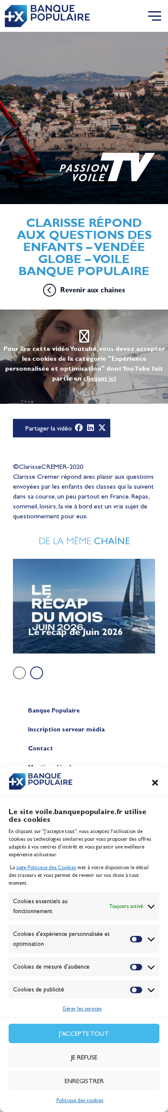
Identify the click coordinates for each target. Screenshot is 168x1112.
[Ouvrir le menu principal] (155, 16)
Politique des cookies (79, 1100)
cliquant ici (99, 378)
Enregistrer (84, 1081)
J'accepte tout (84, 1034)
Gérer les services (82, 1009)
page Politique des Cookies (46, 867)
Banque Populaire (54, 710)
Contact (40, 748)
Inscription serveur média (66, 729)
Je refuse (84, 1057)
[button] (155, 782)
